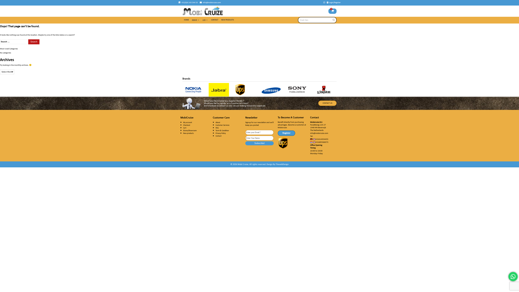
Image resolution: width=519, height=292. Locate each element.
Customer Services (222, 125)
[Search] (333, 20)
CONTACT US (327, 103)
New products (227, 20)
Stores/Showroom (190, 131)
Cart (184, 128)
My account (187, 123)
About (218, 123)
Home (186, 20)
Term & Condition (222, 131)
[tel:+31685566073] (324, 3)
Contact (214, 20)
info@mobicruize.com (212, 3)
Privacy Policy (221, 133)
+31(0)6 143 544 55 (189, 3)
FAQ (217, 128)
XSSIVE (194, 20)
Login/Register (335, 3)
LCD (204, 20)
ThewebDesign (282, 164)
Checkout (186, 125)
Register (286, 133)
